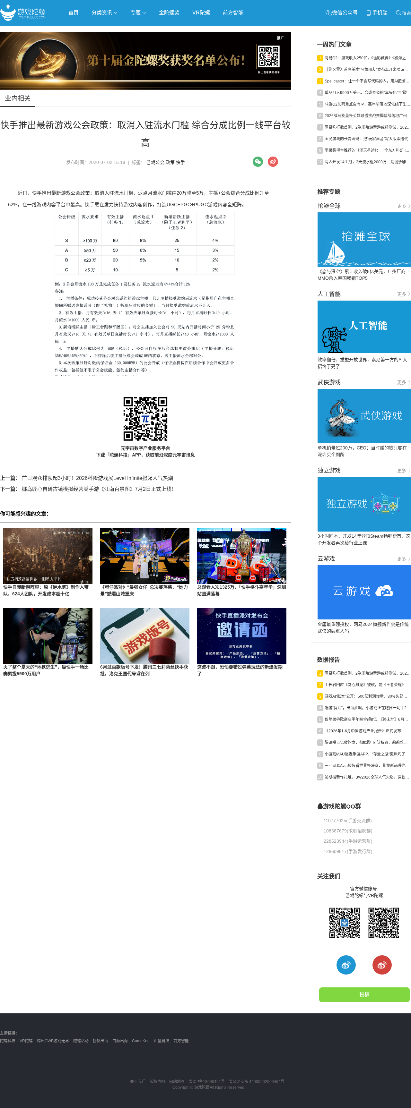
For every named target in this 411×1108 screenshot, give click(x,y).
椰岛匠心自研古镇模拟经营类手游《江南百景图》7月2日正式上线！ (88, 489)
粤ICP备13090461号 (207, 1081)
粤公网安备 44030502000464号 (256, 1081)
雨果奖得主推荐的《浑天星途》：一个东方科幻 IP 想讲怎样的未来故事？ (368, 150)
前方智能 (233, 12)
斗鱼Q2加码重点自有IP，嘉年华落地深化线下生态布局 (368, 104)
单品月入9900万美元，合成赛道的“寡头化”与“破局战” (368, 92)
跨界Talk (76, 48)
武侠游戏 (130, 31)
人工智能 (103, 31)
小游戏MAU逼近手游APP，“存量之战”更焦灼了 (365, 754)
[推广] (145, 88)
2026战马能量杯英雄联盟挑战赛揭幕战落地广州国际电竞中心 (368, 116)
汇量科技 (161, 1041)
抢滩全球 (76, 31)
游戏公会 (155, 162)
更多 (401, 206)
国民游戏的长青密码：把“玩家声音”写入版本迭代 (366, 139)
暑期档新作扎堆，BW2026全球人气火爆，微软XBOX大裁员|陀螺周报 (368, 777)
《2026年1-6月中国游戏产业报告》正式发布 (363, 731)
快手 (180, 162)
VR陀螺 (201, 12)
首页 (73, 12)
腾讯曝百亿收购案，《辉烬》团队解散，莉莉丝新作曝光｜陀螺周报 (368, 742)
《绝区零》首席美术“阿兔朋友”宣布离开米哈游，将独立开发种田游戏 (368, 69)
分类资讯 (102, 12)
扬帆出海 (100, 1041)
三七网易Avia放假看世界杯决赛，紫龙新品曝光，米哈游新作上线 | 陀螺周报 (368, 765)
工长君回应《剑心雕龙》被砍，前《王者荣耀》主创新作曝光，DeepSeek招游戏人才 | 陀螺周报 (368, 685)
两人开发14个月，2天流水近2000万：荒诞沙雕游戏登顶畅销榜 (368, 162)
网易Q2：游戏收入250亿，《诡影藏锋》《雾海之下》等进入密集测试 (368, 58)
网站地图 (177, 1081)
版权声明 (157, 1081)
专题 (136, 12)
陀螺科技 (7, 1041)
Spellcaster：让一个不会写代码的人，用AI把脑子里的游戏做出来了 (368, 81)
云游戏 (182, 31)
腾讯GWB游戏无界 (53, 1041)
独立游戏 (157, 31)
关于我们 (137, 1081)
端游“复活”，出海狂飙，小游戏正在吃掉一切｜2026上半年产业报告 (368, 708)
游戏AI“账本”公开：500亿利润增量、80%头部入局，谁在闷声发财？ (368, 696)
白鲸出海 (120, 1041)
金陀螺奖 (169, 12)
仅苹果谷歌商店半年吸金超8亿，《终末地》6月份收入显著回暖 (368, 719)
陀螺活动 (81, 1041)
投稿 (364, 994)
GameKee (141, 1041)
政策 (170, 162)
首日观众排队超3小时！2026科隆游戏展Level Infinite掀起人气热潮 (86, 478)
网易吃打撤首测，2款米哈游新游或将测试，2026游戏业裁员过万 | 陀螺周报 (368, 127)
